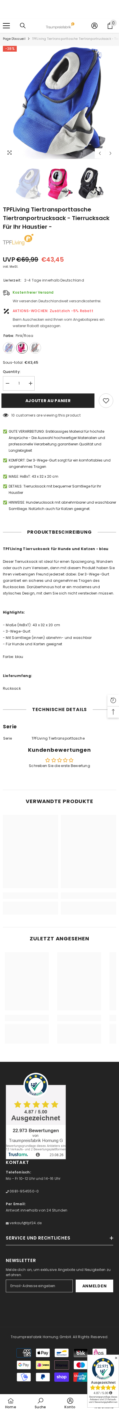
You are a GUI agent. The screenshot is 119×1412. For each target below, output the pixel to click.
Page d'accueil (14, 39)
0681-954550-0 (24, 1191)
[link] (30, 895)
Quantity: (12, 371)
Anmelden (94, 1286)
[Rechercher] (22, 25)
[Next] (110, 153)
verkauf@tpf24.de (25, 1222)
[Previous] (100, 153)
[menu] (6, 25)
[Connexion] (94, 25)
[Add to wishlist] (106, 400)
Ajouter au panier (49, 401)
